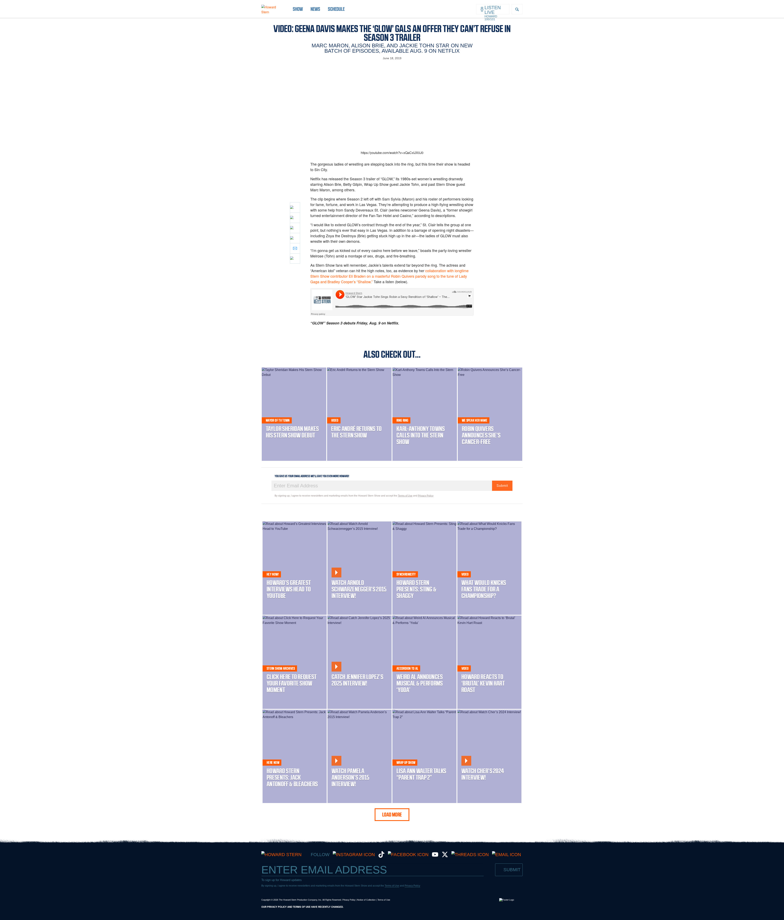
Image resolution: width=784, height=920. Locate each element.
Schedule (336, 9)
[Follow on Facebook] (408, 854)
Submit (502, 485)
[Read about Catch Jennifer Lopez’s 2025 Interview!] (359, 662)
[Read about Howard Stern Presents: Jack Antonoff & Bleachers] (295, 756)
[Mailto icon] (295, 248)
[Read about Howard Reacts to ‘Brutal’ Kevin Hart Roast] (489, 662)
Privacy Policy (425, 495)
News (315, 9)
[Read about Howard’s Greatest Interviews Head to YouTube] (295, 568)
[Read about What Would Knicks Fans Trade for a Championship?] (489, 568)
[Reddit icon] (295, 228)
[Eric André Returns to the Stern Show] (359, 414)
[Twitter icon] (295, 218)
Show (298, 9)
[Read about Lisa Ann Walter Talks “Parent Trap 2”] (424, 756)
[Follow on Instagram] (354, 854)
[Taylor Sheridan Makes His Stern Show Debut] (294, 414)
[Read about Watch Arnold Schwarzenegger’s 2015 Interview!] (359, 568)
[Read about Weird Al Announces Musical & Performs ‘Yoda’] (424, 662)
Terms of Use (405, 495)
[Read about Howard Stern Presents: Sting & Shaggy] (424, 568)
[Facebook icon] (295, 207)
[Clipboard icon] (295, 258)
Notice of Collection (366, 899)
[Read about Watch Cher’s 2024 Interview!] (489, 756)
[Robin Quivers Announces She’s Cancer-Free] (490, 414)
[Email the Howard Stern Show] (506, 854)
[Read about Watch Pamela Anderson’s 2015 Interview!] (359, 756)
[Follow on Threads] (470, 854)
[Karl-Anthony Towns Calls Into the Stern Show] (424, 414)
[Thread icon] (295, 238)
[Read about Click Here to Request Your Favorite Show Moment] (295, 662)
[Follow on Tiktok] (381, 856)
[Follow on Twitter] (445, 856)
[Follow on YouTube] (435, 856)
